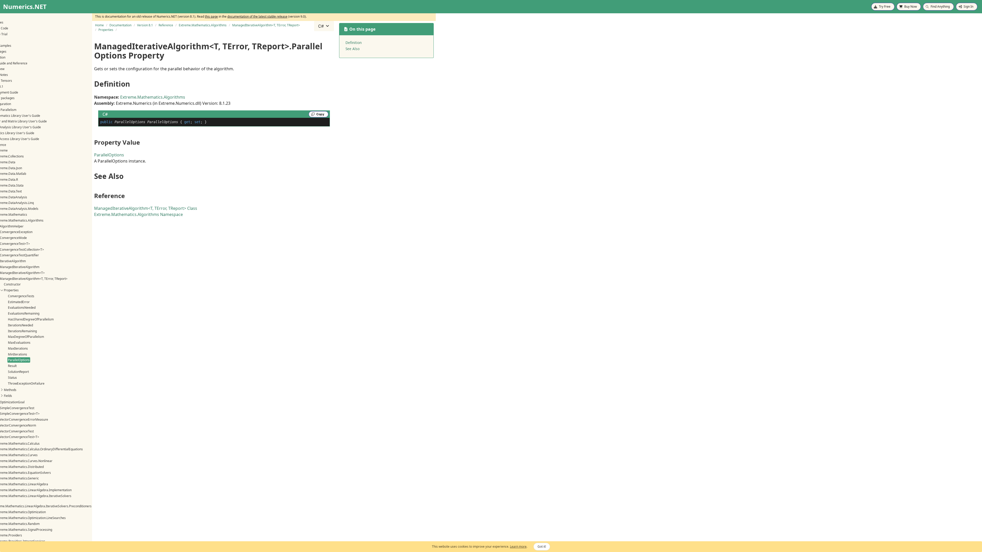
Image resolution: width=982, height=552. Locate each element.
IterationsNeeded (20, 325)
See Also (352, 48)
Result (12, 366)
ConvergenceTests (21, 296)
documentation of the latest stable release (257, 16)
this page (211, 16)
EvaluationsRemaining (23, 313)
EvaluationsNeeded (22, 307)
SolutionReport (18, 372)
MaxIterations (18, 348)
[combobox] (324, 26)
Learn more (518, 546)
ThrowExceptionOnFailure (26, 383)
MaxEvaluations (19, 342)
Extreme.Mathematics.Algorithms (152, 97)
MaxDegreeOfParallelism (26, 337)
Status (12, 377)
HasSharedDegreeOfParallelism (31, 319)
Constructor (12, 284)
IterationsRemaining (22, 331)
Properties (11, 290)
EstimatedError (19, 302)
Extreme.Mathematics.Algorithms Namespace (138, 214)
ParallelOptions (19, 360)
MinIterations (17, 354)
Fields (8, 396)
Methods (10, 390)
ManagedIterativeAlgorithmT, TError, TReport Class (145, 208)
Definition (353, 42)
